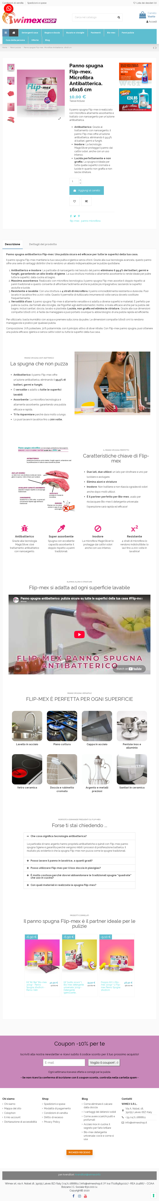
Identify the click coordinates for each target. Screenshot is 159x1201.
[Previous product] (154, 47)
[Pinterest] (79, 216)
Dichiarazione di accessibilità (20, 1121)
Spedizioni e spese (36, 3)
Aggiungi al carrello (89, 190)
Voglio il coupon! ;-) (104, 1062)
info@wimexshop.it (136, 1122)
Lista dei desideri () (146, 3)
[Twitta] (75, 216)
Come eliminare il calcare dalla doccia (98, 1105)
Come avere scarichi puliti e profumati (99, 1118)
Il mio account (12, 1117)
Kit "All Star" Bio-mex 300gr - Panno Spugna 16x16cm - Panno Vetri (36, 986)
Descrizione (12, 244)
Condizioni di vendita (13, 3)
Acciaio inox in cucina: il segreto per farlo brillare (97, 1126)
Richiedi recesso (79, 1152)
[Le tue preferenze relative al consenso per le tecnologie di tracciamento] (154, 1196)
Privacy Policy (52, 1121)
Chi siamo (9, 1103)
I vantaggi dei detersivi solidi (100, 1111)
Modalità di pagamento (57, 1108)
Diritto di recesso (53, 1117)
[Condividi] (71, 216)
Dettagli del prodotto (43, 244)
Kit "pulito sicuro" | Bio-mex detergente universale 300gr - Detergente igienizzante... (74, 987)
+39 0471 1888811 (135, 1117)
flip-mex (74, 220)
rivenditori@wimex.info (88, 1174)
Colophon (10, 1112)
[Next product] (156, 47)
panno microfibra (90, 220)
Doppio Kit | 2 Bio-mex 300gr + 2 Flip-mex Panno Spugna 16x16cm (111, 986)
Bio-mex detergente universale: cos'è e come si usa (99, 1136)
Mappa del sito (12, 1108)
